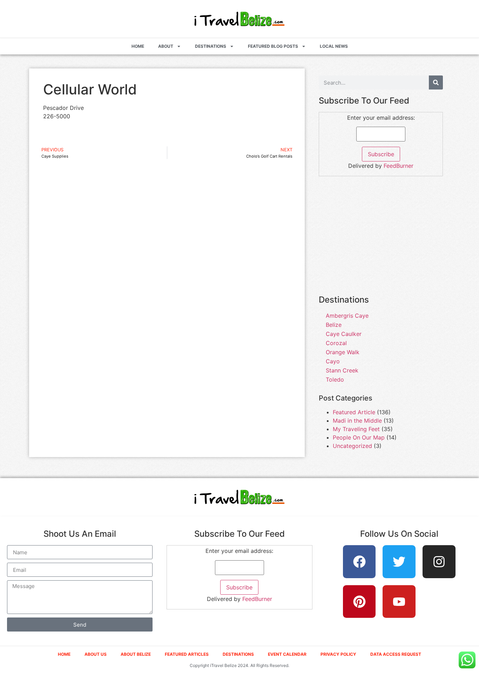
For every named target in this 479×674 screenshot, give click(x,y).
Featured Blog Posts (273, 46)
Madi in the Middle (357, 420)
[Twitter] (399, 561)
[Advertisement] (381, 239)
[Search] (436, 82)
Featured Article (354, 412)
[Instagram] (439, 561)
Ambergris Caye (347, 315)
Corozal (336, 342)
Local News (334, 46)
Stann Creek (342, 370)
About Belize (136, 654)
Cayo (333, 361)
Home (137, 46)
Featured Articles (187, 654)
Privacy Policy (338, 654)
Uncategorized (352, 445)
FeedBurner (398, 165)
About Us (96, 654)
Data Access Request (395, 654)
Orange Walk (342, 352)
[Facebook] (359, 561)
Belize (334, 324)
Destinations (210, 46)
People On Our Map (359, 437)
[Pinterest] (359, 601)
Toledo (335, 379)
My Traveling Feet (356, 428)
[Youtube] (399, 601)
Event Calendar (287, 654)
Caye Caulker (344, 333)
